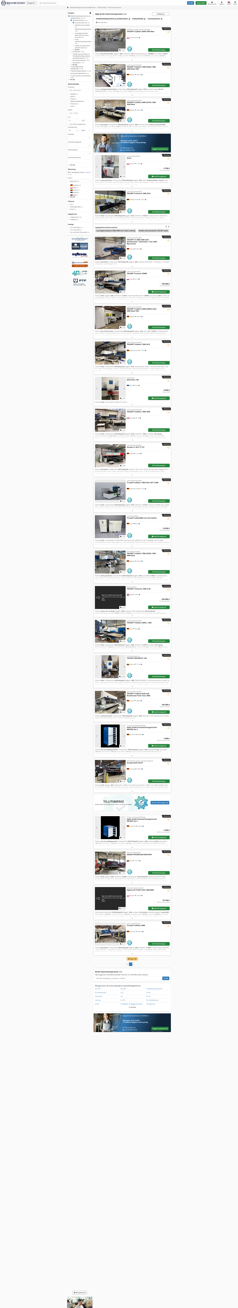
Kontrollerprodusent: (74, 157)
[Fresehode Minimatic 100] (110, 388)
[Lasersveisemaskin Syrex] (110, 166)
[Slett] (129, 19)
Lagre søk (133, 959)
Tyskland (77, 185)
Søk (191, 3)
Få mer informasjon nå (160, 803)
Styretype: (71, 134)
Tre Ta (148, 996)
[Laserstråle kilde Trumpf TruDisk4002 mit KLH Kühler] (110, 526)
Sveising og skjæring (81, 60)
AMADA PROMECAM (77, 101)
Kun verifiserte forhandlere (80, 232)
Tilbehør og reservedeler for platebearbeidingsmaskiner (83, 28)
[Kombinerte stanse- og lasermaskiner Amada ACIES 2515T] (110, 771)
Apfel (72, 96)
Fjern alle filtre (102, 22)
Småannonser (75, 217)
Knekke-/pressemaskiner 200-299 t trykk (82, 47)
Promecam (74, 104)
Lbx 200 (123, 989)
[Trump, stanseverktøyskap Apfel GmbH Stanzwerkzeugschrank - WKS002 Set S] (110, 736)
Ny (71, 204)
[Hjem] (67, 7)
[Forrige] (96, 40)
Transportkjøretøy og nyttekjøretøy (76, 68)
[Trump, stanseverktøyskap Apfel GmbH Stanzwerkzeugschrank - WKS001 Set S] (110, 827)
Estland (76, 192)
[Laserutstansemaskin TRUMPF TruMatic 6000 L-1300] (110, 631)
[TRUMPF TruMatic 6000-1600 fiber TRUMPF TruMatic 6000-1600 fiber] (110, 40)
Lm (122, 996)
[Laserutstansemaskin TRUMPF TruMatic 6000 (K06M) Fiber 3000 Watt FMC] (110, 317)
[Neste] (124, 40)
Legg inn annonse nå (160, 149)
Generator (98, 996)
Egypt (75, 195)
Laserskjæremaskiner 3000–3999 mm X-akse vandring (82, 35)
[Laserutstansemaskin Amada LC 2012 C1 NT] (110, 455)
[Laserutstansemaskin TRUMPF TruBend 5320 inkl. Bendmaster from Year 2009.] (110, 702)
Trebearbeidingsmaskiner (80, 71)
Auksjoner (74, 219)
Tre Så (148, 993)
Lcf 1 (122, 993)
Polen (75, 187)
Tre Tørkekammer (152, 1000)
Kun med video (76, 230)
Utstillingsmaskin (76, 207)
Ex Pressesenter (100, 993)
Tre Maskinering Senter (154, 989)
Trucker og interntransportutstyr (80, 77)
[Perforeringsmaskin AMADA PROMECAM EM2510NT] (110, 863)
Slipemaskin (78, 63)
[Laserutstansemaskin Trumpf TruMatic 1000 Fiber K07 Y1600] (110, 491)
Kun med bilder (76, 227)
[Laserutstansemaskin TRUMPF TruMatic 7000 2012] (110, 353)
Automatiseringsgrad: (74, 142)
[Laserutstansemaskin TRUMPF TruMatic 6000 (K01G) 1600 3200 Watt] (110, 111)
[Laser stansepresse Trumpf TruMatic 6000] (110, 934)
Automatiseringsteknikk (79, 73)
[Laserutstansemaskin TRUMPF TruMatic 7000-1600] (110, 420)
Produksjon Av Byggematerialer (132, 1004)
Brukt (73, 209)
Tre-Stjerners (150, 1004)
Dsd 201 (98, 989)
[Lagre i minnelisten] (168, 32)
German (98, 1000)
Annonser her (80, 1293)
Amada (73, 99)
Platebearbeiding (80, 20)
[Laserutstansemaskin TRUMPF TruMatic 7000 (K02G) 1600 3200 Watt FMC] (110, 75)
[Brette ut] (132, 59)
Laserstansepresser (82, 23)
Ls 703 (123, 1000)
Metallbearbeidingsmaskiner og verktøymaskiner (80, 17)
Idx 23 (97, 1004)
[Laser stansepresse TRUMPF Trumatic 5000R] (110, 282)
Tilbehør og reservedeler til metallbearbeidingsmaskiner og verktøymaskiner (82, 56)
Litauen (76, 190)
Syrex (72, 106)
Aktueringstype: (73, 150)
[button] (235, 3)
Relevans (161, 14)
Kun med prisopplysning (77, 124)
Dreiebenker (78, 52)
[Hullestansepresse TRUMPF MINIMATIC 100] (110, 666)
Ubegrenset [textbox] (74, 181)
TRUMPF (74, 94)
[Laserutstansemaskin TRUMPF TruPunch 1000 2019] (110, 202)
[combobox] (79, 181)
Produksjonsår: (72, 127)
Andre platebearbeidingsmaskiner (83, 41)
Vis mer (133, 1007)
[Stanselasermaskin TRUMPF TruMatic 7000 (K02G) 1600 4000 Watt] (110, 562)
